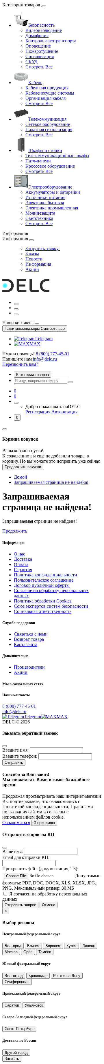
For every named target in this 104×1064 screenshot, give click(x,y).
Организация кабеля (45, 98)
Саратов (12, 1005)
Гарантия (23, 569)
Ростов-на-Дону (66, 975)
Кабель (35, 82)
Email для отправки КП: (25, 857)
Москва (11, 952)
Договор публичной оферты (42, 585)
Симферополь (17, 982)
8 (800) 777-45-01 (52, 353)
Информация (38, 264)
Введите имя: (15, 750)
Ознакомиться (16, 822)
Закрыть (12, 1058)
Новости (33, 258)
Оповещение (38, 46)
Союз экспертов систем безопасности (51, 606)
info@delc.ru (45, 359)
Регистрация (37, 411)
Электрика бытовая (44, 202)
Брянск (33, 946)
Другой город (16, 1052)
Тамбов (44, 952)
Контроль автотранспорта (50, 40)
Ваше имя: (12, 851)
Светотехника (39, 218)
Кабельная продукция (46, 87)
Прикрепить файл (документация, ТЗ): (40, 868)
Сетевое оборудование (47, 124)
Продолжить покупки (23, 467)
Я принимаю (44, 823)
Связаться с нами (31, 633)
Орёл (28, 952)
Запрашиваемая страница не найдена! (51, 482)
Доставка (23, 559)
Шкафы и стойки (45, 150)
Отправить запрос (20, 905)
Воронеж (53, 946)
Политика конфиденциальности (45, 574)
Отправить (14, 762)
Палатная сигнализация (48, 129)
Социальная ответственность (42, 611)
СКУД (31, 61)
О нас (19, 553)
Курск (71, 946)
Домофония (37, 35)
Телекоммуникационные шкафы (57, 155)
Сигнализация (39, 56)
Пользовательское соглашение (43, 580)
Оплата (21, 564)
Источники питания (45, 197)
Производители (29, 667)
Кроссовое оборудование (50, 166)
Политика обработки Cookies (42, 600)
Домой (20, 477)
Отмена (48, 905)
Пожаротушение (41, 51)
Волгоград (14, 975)
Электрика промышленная (51, 207)
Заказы (32, 253)
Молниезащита (40, 213)
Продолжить (14, 531)
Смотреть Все (39, 66)
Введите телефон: (19, 756)
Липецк (88, 946)
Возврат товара (29, 639)
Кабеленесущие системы (49, 93)
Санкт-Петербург (19, 1029)
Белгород (13, 946)
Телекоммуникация (47, 119)
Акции (32, 269)
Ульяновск (34, 1005)
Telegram (44, 338)
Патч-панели (38, 160)
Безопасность (41, 25)
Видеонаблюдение (43, 30)
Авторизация (64, 411)
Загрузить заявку (42, 248)
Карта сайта (25, 644)
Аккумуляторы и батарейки (52, 192)
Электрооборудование (50, 186)
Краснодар (38, 975)
